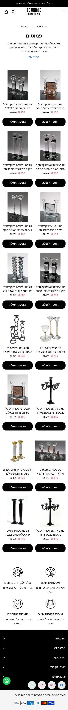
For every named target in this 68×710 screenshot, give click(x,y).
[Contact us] (7, 681)
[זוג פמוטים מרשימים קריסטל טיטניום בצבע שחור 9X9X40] (17, 511)
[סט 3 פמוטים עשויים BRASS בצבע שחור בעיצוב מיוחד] (17, 329)
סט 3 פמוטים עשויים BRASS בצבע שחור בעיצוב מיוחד (18, 352)
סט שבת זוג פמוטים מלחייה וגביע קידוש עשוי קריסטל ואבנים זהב (50, 473)
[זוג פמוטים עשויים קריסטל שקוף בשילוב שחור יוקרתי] (50, 268)
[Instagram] (52, 685)
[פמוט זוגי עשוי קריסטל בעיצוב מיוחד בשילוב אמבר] (17, 389)
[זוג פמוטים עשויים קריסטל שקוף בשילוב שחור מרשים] (50, 146)
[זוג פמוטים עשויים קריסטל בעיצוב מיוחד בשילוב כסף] (17, 207)
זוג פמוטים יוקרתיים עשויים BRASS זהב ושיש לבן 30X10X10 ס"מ (17, 473)
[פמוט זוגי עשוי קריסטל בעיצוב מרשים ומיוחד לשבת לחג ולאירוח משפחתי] (50, 207)
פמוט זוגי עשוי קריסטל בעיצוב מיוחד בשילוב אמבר (17, 412)
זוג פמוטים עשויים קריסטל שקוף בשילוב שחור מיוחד (17, 167)
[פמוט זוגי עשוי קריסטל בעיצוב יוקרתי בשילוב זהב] (50, 85)
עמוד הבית (41, 26)
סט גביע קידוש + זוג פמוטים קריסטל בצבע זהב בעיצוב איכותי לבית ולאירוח (50, 352)
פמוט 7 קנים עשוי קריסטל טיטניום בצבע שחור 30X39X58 (50, 534)
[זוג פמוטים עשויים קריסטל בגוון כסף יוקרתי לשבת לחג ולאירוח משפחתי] (17, 268)
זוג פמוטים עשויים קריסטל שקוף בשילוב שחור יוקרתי (50, 289)
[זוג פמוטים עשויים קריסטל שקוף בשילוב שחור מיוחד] (17, 146)
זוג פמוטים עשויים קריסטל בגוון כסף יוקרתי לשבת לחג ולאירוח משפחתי (18, 291)
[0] (6, 12)
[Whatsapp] (32, 685)
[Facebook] (62, 685)
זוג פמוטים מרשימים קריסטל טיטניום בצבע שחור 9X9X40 (18, 534)
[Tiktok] (42, 685)
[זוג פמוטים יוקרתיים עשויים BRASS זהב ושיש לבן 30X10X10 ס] (17, 450)
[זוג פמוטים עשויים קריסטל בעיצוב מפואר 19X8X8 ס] (17, 85)
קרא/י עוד (34, 57)
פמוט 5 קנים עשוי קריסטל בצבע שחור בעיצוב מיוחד (50, 410)
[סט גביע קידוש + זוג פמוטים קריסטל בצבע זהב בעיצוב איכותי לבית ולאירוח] (50, 329)
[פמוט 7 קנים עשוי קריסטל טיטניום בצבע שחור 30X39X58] (50, 511)
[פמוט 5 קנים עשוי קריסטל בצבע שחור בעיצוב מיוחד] (50, 389)
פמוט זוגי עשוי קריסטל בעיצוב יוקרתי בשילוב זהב (50, 106)
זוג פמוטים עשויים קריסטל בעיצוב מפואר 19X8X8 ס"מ (17, 108)
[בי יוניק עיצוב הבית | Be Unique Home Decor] (34, 12)
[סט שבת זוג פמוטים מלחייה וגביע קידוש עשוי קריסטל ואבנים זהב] (50, 450)
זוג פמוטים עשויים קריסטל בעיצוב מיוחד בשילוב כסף (17, 228)
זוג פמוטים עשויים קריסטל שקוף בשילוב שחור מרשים (50, 167)
